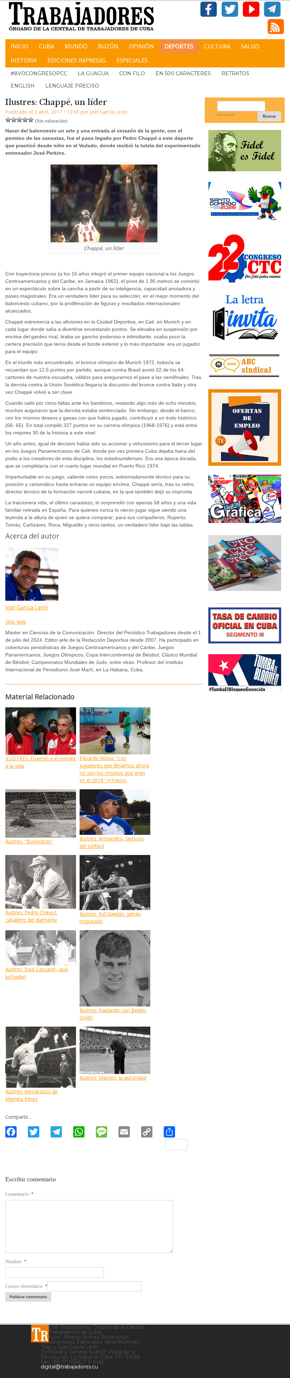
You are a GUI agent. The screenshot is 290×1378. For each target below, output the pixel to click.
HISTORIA (24, 60)
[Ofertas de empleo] (244, 427)
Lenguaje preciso (72, 86)
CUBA (46, 46)
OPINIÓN (141, 46)
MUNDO (76, 46)
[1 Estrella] (8, 120)
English (23, 86)
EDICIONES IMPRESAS (76, 60)
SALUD (250, 46)
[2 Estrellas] (14, 120)
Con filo (132, 73)
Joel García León (26, 607)
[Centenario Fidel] (244, 168)
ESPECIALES (132, 60)
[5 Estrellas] (31, 120)
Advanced (225, 115)
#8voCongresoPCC (39, 73)
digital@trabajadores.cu (69, 1367)
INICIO (19, 46)
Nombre (16, 1261)
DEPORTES (178, 46)
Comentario (19, 1194)
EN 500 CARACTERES (183, 73)
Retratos (235, 73)
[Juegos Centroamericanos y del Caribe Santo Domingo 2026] (244, 221)
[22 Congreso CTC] (244, 280)
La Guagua (93, 73)
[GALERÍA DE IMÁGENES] (244, 520)
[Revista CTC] (244, 590)
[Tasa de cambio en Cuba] (244, 641)
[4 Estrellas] (25, 120)
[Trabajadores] (40, 1333)
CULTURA (217, 46)
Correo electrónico (26, 1286)
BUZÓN (108, 46)
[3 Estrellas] (19, 120)
